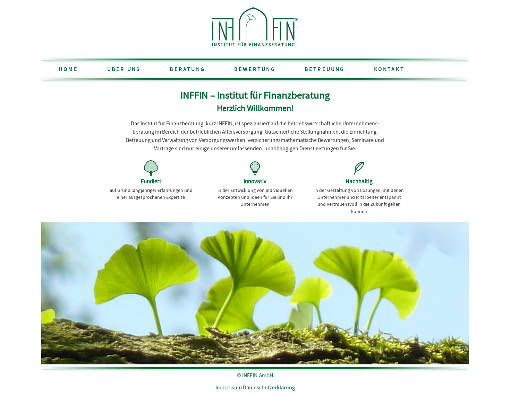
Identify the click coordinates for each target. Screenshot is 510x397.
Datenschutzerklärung (269, 388)
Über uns (124, 70)
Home (68, 70)
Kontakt (389, 70)
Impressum (228, 388)
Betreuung (325, 70)
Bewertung (254, 70)
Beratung (187, 70)
